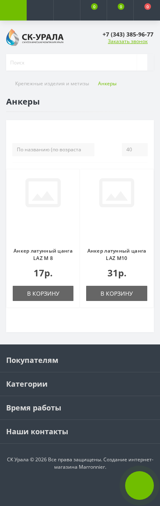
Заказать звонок (128, 41)
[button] (66, 10)
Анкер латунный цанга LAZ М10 (116, 254)
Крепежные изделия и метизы (52, 83)
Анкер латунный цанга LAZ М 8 (43, 254)
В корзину (43, 293)
